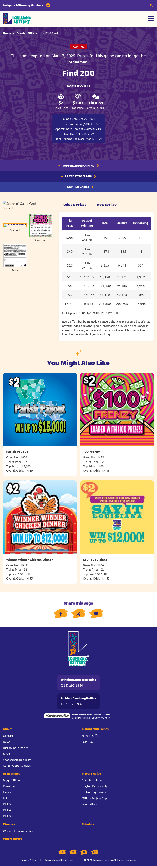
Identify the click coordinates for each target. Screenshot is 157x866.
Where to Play (12, 839)
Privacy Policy (28, 860)
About (7, 729)
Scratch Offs (25, 33)
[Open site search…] (151, 5)
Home (7, 33)
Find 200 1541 (49, 33)
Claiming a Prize (92, 780)
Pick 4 (7, 810)
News (6, 741)
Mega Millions (12, 780)
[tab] (15, 227)
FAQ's (6, 753)
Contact (8, 735)
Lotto (6, 798)
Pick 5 (7, 804)
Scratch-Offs (90, 735)
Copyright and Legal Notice (60, 860)
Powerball (9, 786)
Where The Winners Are (18, 831)
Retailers (88, 824)
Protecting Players (94, 792)
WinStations (90, 804)
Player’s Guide (91, 773)
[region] (106, 277)
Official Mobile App (94, 798)
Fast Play (87, 741)
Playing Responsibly (95, 786)
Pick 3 (7, 816)
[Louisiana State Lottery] (17, 19)
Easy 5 (7, 792)
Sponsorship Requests (17, 759)
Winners (9, 824)
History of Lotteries (15, 747)
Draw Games (11, 773)
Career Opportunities (17, 765)
